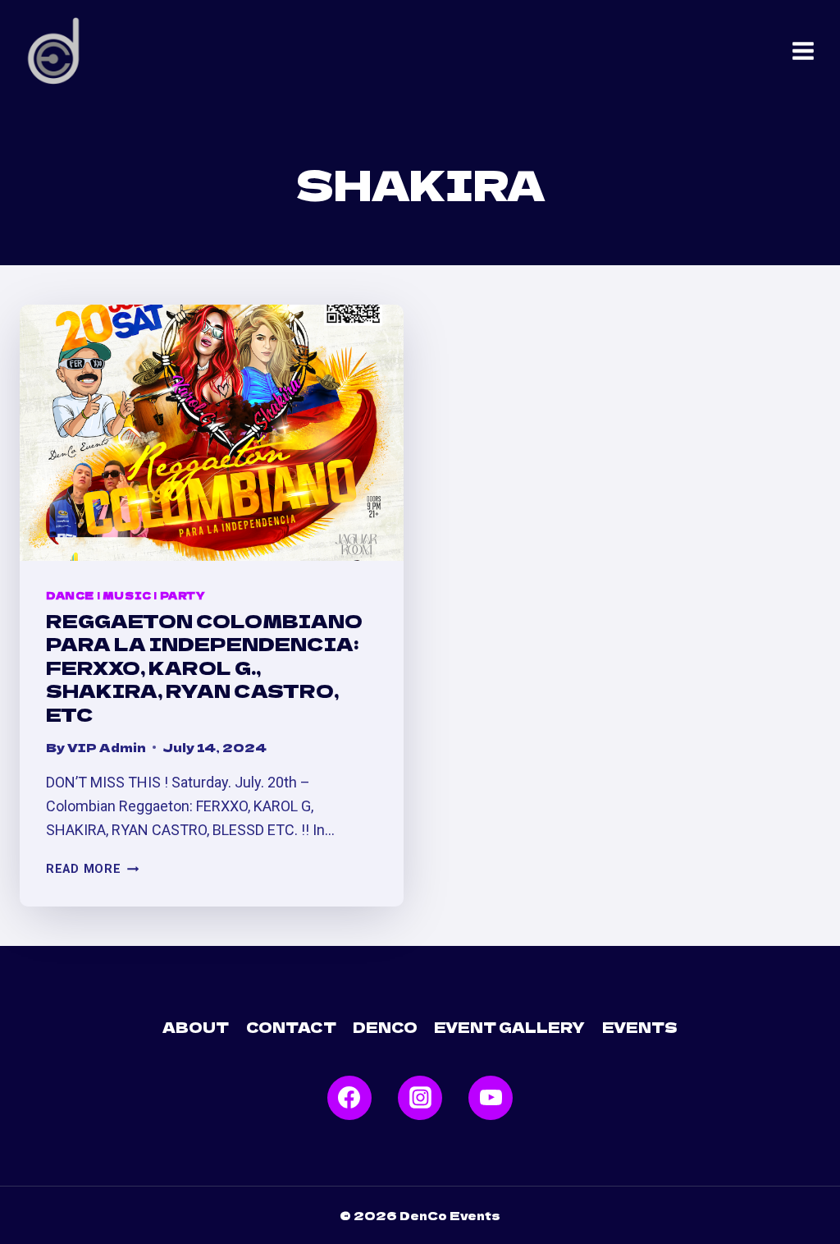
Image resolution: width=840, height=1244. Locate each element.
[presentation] (212, 433)
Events (640, 1027)
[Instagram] (420, 1098)
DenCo (385, 1027)
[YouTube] (490, 1098)
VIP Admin (106, 746)
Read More (92, 869)
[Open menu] (803, 51)
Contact (291, 1027)
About (195, 1027)
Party (183, 595)
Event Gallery (509, 1027)
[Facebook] (349, 1098)
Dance (70, 595)
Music (127, 595)
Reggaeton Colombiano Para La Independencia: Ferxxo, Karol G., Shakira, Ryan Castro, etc (204, 667)
